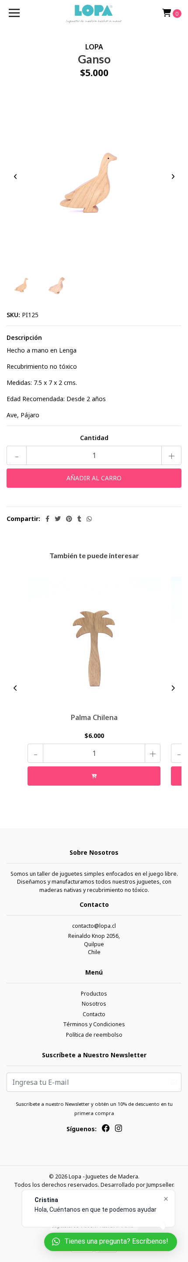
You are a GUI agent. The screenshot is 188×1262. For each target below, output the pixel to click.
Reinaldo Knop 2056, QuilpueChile (94, 944)
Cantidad (94, 437)
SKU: (13, 315)
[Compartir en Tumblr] (79, 518)
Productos (94, 993)
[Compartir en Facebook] (47, 518)
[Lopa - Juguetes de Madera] (94, 13)
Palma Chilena (94, 717)
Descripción (24, 337)
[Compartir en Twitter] (58, 518)
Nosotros (94, 1003)
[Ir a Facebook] (106, 1130)
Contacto (94, 1014)
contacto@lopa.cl (94, 926)
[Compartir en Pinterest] (69, 518)
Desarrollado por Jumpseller (137, 1185)
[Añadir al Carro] (94, 776)
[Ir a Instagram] (118, 1130)
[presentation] (15, 176)
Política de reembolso (94, 1034)
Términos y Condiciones (94, 1024)
